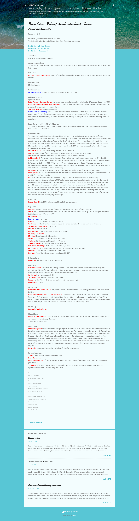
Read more (107, 455)
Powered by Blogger (71, 512)
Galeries (74, 515)
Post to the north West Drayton (39, 46)
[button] (109, 22)
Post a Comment (36, 423)
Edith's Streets (36, 4)
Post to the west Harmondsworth (40, 48)
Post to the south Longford (38, 51)
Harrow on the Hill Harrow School (40, 461)
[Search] (113, 5)
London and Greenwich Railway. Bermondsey (44, 485)
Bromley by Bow (34, 438)
